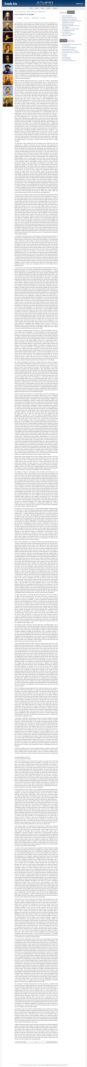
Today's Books (63, 40)
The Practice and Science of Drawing (70, 52)
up (35, 1042)
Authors (48, 8)
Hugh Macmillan (35, 18)
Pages (42, 8)
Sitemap (43, 1065)
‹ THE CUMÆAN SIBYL (20, 1042)
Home (31, 8)
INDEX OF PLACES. (66, 35)
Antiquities (20, 18)
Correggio (64, 55)
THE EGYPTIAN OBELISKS (68, 34)
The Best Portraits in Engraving (69, 47)
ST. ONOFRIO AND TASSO (68, 30)
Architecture (27, 18)
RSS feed (65, 1065)
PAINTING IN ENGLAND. (68, 24)
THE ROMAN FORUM (67, 16)
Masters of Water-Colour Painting (69, 51)
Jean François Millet (66, 59)
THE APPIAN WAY (66, 32)
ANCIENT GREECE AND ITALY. (69, 17)
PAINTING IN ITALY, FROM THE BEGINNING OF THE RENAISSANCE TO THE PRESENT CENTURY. (71, 21)
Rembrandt (64, 54)
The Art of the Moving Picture (68, 60)
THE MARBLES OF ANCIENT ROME (70, 29)
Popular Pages (71, 12)
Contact (39, 1065)
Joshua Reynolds (66, 57)
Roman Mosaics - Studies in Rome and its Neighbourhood (32, 11)
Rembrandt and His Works (68, 49)
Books (36, 8)
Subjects (55, 8)
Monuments (43, 18)
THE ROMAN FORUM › (51, 1042)
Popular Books (63, 12)
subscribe (58, 1065)
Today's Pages (71, 40)
